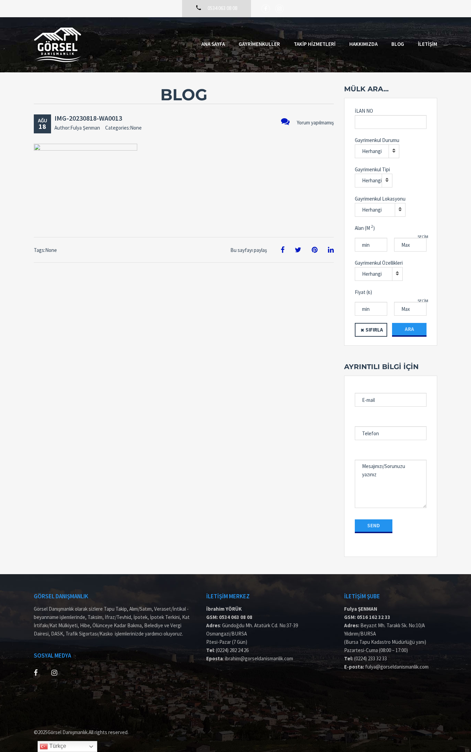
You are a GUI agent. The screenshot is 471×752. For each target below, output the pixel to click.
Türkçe (57, 746)
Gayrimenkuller (259, 44)
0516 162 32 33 (373, 617)
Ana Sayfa (213, 44)
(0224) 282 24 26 (232, 650)
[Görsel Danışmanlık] (57, 45)
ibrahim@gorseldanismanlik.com (259, 658)
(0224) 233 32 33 (370, 658)
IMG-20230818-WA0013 (88, 118)
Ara (409, 329)
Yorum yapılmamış (315, 122)
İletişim (427, 44)
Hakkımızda (363, 44)
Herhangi (372, 151)
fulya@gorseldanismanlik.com (397, 666)
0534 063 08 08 (235, 617)
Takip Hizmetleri (314, 44)
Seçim (423, 236)
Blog (397, 44)
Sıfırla (374, 329)
